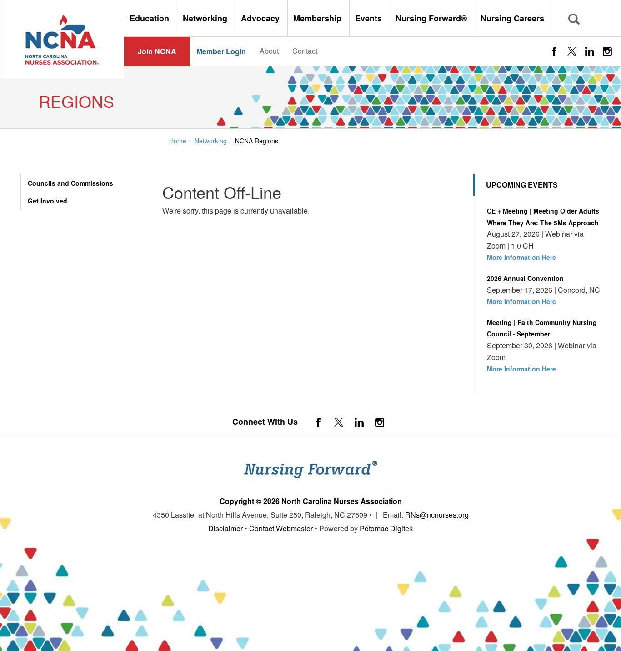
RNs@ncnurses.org (437, 514)
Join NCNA (157, 51)
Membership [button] (318, 18)
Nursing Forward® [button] (432, 18)
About (269, 51)
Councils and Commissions (70, 183)
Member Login (221, 51)
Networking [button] (206, 18)
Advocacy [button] (261, 18)
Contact (304, 51)
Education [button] (150, 18)
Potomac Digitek (386, 528)
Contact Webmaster (281, 528)
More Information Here (521, 257)
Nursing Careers (512, 18)
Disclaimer (225, 528)
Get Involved (47, 200)
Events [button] (369, 18)
